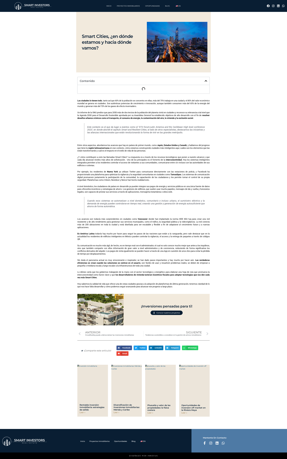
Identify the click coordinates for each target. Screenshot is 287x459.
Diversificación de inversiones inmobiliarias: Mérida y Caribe (127, 407)
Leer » (82, 412)
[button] (205, 80)
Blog (167, 6)
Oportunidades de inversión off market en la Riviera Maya (193, 407)
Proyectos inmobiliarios (128, 6)
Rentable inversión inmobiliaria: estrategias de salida (92, 407)
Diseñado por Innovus (143, 456)
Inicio (108, 6)
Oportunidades (152, 6)
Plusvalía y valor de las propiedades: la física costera (158, 407)
